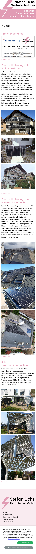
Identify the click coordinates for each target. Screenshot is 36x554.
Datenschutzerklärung (14, 539)
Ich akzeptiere (25, 543)
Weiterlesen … (6, 60)
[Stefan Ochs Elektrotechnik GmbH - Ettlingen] (18, 9)
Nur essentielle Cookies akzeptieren (18, 548)
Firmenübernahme (12, 33)
